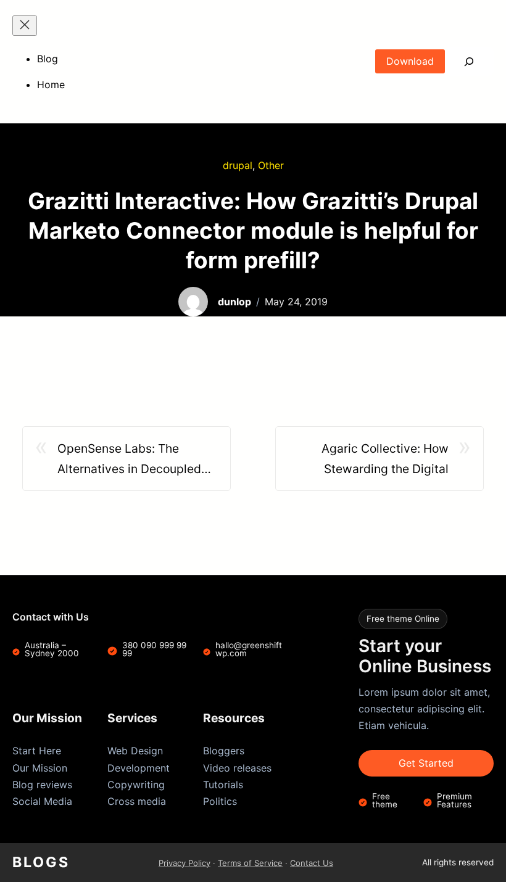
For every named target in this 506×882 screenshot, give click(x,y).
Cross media (136, 801)
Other (271, 165)
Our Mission (39, 768)
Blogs (41, 862)
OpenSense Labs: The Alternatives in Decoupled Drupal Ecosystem (129, 460)
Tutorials (223, 784)
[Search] (469, 61)
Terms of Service (250, 863)
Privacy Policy (184, 863)
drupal (237, 165)
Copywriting (136, 784)
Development (138, 768)
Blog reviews (42, 784)
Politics (220, 801)
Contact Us (311, 863)
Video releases (237, 768)
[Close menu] (24, 25)
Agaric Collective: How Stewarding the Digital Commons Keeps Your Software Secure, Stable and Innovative (369, 460)
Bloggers (223, 750)
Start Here (36, 750)
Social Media (42, 801)
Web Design (135, 750)
